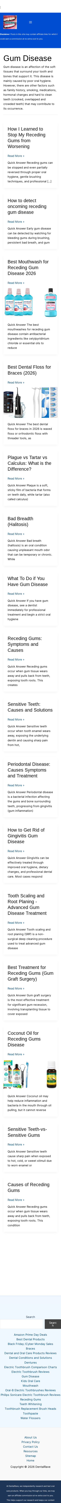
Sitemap (30, 1456)
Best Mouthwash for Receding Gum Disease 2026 (28, 267)
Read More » (16, 156)
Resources (31, 1451)
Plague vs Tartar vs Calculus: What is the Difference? (29, 463)
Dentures (30, 1362)
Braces (30, 1348)
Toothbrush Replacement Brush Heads (30, 1408)
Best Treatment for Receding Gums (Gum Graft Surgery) (30, 973)
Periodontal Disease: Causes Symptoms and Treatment (29, 769)
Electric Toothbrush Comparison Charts (30, 1367)
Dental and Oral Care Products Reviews (30, 1353)
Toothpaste (30, 1413)
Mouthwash (30, 1385)
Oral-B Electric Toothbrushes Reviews (30, 1390)
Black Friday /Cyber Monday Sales (30, 1344)
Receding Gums (30, 1399)
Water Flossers (30, 1418)
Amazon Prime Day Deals (30, 1334)
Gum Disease (30, 1376)
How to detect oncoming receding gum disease (27, 206)
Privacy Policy (31, 1442)
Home (30, 1460)
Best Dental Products (30, 1339)
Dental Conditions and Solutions (30, 1357)
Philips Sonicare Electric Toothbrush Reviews (30, 1395)
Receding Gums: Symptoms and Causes (25, 644)
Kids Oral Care (30, 1381)
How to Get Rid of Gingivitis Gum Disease (26, 835)
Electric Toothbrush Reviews (30, 1371)
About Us (30, 1437)
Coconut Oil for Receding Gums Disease (24, 1038)
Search (30, 1317)
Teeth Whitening (30, 1404)
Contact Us (30, 1446)
